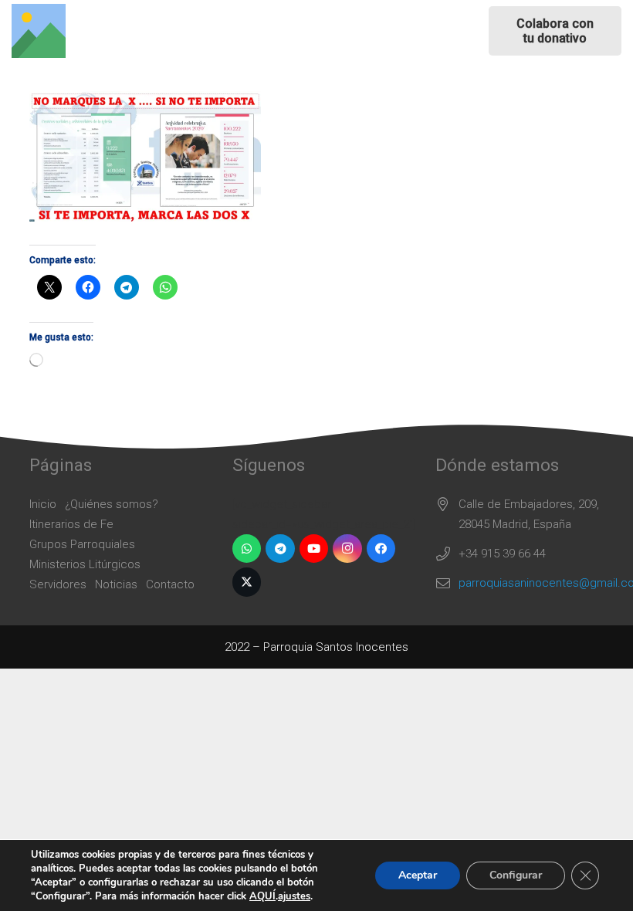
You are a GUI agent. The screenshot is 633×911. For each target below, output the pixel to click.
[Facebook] (381, 549)
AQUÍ (262, 896)
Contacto (170, 584)
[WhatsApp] (247, 549)
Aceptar (417, 875)
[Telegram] (280, 549)
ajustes (294, 896)
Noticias (116, 584)
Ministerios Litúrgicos (84, 564)
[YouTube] (314, 549)
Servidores (57, 584)
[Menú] (352, 31)
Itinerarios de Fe (71, 524)
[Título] (39, 31)
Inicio (42, 504)
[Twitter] (247, 582)
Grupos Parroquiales (82, 544)
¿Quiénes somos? (111, 504)
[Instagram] (347, 549)
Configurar (515, 875)
